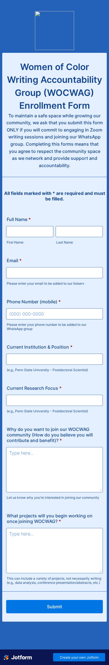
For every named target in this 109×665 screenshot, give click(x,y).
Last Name (64, 242)
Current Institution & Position (39, 347)
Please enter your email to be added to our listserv (45, 283)
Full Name (19, 219)
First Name (15, 242)
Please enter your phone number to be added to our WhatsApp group (46, 326)
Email (14, 260)
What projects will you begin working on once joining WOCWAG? (50, 518)
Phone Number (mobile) (34, 301)
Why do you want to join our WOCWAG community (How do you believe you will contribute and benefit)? (50, 434)
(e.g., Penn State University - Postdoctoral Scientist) (47, 370)
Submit (54, 606)
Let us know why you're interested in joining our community (53, 497)
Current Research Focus (34, 388)
